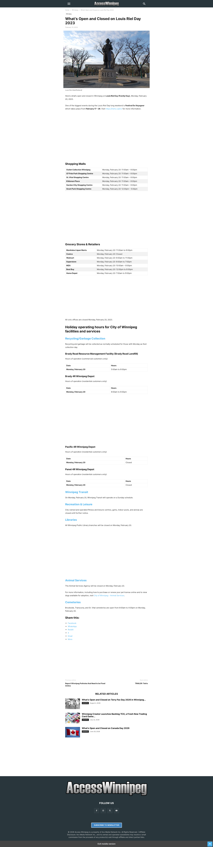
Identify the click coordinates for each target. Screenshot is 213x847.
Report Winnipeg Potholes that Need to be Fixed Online (85, 684)
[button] (69, 3)
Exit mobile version (106, 844)
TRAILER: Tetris (141, 683)
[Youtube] (116, 810)
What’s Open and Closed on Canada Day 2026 (105, 728)
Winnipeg (75, 10)
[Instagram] (103, 810)
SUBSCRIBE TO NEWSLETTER (106, 825)
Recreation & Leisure (78, 504)
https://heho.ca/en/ (114, 109)
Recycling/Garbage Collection (85, 338)
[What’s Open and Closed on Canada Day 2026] (72, 732)
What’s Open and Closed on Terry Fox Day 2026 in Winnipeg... (114, 700)
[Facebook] (96, 810)
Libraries (71, 519)
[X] (109, 810)
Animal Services (76, 580)
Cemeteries (73, 602)
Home (67, 10)
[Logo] (106, 795)
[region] (106, 134)
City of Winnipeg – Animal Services (109, 595)
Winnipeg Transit (76, 492)
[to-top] (209, 843)
